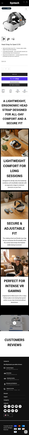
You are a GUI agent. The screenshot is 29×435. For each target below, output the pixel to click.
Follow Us (6, 403)
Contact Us (6, 361)
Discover (6, 393)
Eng (9, 415)
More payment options (14, 82)
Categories (6, 400)
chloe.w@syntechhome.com (13, 379)
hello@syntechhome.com (11, 374)
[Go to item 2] (8, 39)
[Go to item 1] (3, 39)
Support (6, 396)
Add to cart (14, 74)
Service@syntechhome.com (12, 369)
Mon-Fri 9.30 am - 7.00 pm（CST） (14, 390)
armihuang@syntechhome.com (12, 384)
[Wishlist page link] (26, 4)
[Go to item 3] (13, 39)
